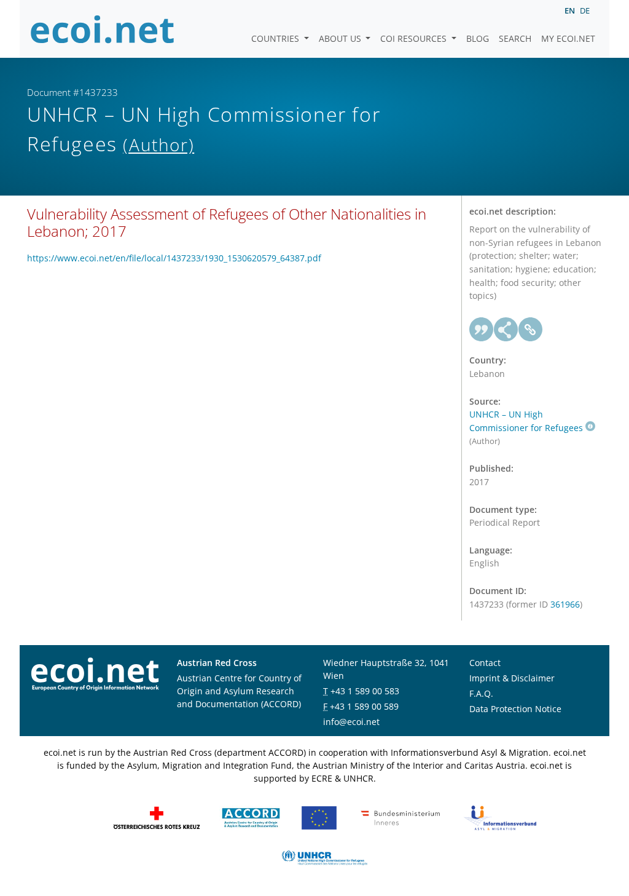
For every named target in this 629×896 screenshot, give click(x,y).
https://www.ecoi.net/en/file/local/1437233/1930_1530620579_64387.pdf (174, 258)
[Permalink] (530, 329)
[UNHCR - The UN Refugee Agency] (324, 856)
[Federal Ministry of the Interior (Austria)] (400, 816)
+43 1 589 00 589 (364, 706)
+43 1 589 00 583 (364, 691)
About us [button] (341, 38)
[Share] (506, 329)
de (585, 10)
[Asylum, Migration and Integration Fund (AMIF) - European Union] (319, 816)
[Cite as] (481, 329)
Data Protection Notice (515, 709)
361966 (565, 604)
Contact (485, 662)
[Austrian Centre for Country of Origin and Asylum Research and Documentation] (251, 816)
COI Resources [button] (414, 38)
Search (515, 38)
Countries (276, 38)
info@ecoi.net (351, 722)
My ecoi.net (568, 38)
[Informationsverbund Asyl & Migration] (500, 816)
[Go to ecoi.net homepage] (102, 29)
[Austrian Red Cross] (156, 816)
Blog (477, 38)
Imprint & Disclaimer (512, 678)
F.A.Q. (481, 693)
